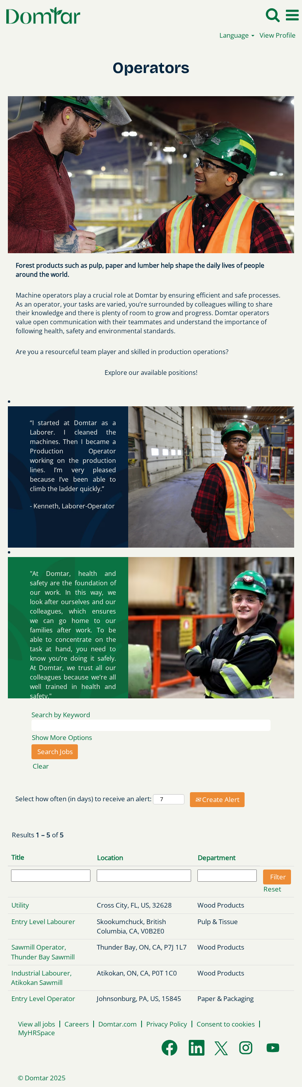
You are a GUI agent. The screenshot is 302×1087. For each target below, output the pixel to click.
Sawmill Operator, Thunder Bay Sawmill (43, 952)
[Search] (272, 15)
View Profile (278, 35)
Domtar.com (117, 1024)
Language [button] (234, 35)
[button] (292, 15)
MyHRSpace (36, 1032)
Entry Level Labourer (43, 921)
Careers (76, 1024)
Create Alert (220, 799)
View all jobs (36, 1024)
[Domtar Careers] (40, 15)
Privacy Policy (166, 1024)
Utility (20, 905)
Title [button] (17, 857)
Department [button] (217, 857)
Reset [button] (272, 888)
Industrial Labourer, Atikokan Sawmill (41, 977)
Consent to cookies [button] (226, 1024)
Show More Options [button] (62, 737)
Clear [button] (41, 766)
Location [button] (110, 857)
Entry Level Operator (43, 998)
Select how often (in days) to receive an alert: (83, 798)
